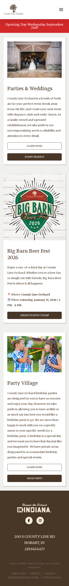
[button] (61, 10)
